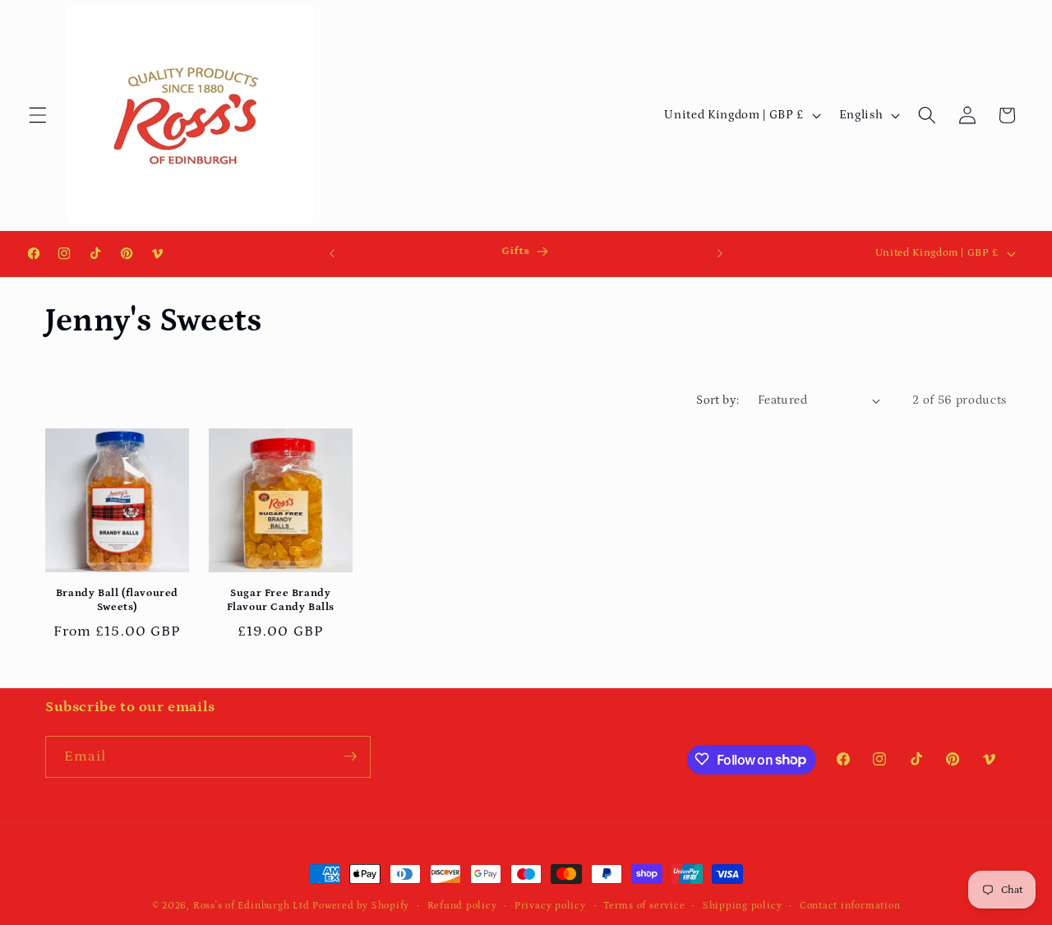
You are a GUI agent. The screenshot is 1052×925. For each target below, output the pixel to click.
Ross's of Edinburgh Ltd (251, 905)
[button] (38, 115)
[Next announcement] (720, 253)
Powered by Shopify (360, 905)
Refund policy (462, 905)
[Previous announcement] (332, 253)
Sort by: (718, 400)
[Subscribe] (350, 756)
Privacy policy (550, 905)
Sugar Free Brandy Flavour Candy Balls (281, 601)
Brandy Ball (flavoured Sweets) (117, 601)
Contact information (850, 905)
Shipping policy (742, 905)
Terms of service (644, 905)
